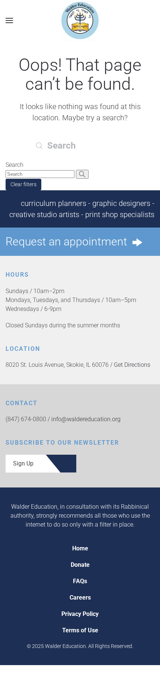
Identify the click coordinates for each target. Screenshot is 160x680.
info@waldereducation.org (86, 419)
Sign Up (23, 463)
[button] (9, 20)
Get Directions (132, 364)
